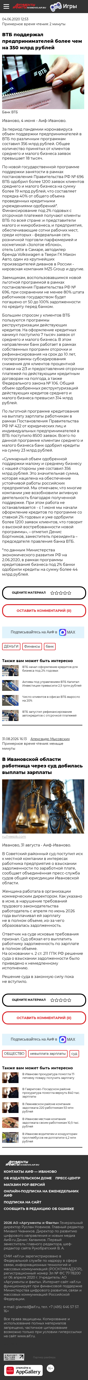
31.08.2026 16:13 (14, 739)
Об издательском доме (28, 1178)
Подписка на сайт (22, 1202)
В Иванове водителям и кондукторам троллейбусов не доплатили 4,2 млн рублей (49, 1137)
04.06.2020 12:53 (15, 19)
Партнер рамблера (44, 1357)
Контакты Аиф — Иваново (30, 1172)
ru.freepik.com (14, 836)
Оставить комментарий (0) (44, 611)
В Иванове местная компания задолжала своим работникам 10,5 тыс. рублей (50, 1122)
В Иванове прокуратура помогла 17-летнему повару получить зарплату (48, 1076)
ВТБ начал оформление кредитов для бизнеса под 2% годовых (50, 668)
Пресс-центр (67, 1178)
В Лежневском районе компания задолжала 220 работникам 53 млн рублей (47, 1107)
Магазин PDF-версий (24, 1185)
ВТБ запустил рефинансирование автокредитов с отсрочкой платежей (49, 713)
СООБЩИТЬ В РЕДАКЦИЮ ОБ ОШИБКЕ (39, 1209)
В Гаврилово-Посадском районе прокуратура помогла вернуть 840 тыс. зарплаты (51, 1092)
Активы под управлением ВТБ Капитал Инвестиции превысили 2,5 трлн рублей (51, 683)
